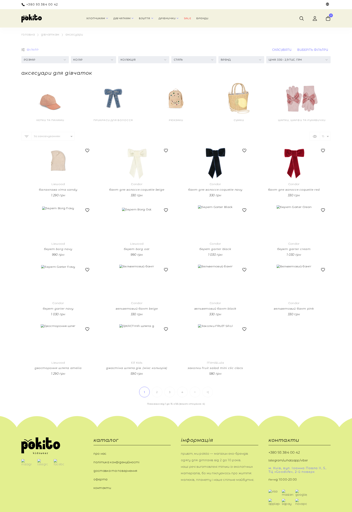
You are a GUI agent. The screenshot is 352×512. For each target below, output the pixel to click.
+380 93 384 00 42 (42, 4)
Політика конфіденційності (117, 462)
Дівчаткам (50, 34)
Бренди (202, 18)
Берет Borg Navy (58, 249)
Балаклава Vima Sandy (58, 189)
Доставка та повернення (116, 471)
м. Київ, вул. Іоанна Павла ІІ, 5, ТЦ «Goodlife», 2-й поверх (297, 470)
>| (208, 392)
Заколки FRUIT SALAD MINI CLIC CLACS (215, 368)
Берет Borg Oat (137, 249)
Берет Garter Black (215, 249)
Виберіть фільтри (312, 50)
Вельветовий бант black (215, 308)
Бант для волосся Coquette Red (294, 189)
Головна (28, 34)
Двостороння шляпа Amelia (58, 368)
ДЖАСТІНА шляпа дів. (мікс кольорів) (136, 368)
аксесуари (74, 34)
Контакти (102, 488)
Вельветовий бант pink (294, 308)
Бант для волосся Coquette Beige (136, 189)
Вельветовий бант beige (137, 308)
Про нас (100, 453)
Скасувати (282, 50)
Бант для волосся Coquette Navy (215, 189)
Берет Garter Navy (58, 308)
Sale (187, 18)
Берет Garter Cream (293, 249)
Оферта (101, 479)
